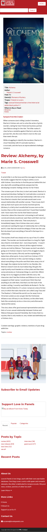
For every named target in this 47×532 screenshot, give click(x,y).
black (11, 105)
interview (29, 441)
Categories (24, 423)
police (16, 105)
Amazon (7, 110)
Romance (15, 97)
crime (29, 102)
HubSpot (25, 530)
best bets (6, 446)
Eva (24, 168)
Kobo (6, 112)
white (6, 105)
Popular (14, 423)
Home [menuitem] (4, 502)
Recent (5, 425)
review (9, 332)
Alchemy (12, 87)
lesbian (24, 102)
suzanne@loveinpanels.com (13, 521)
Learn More (5, 490)
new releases (7, 444)
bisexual (18, 102)
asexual (11, 102)
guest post (30, 444)
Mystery (22, 97)
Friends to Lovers (17, 100)
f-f (19, 105)
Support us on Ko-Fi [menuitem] (8, 509)
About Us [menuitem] (5, 506)
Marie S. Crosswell (14, 92)
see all (3, 449)
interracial (35, 102)
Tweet (3, 172)
